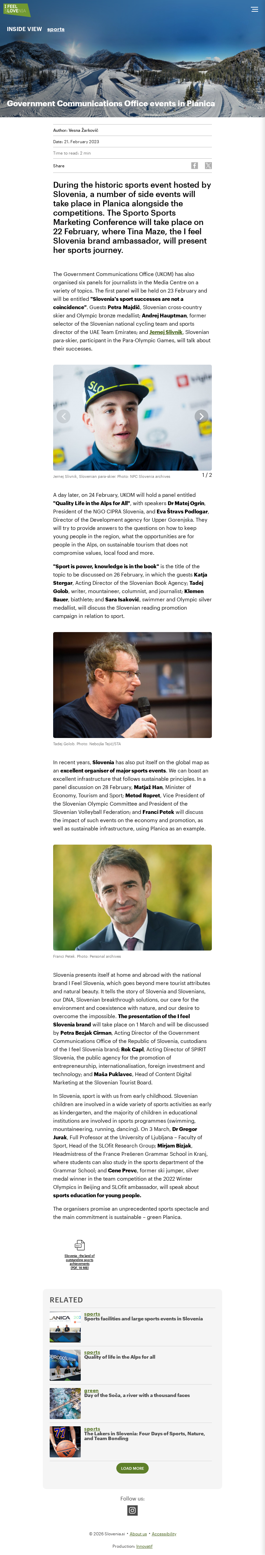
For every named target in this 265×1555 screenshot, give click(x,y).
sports (56, 29)
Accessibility (164, 1533)
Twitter (208, 165)
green (91, 1390)
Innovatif (144, 1546)
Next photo (201, 416)
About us (138, 1533)
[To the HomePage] (17, 10)
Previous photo (63, 416)
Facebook (194, 165)
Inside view (24, 29)
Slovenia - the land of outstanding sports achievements (80, 1262)
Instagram (132, 1510)
